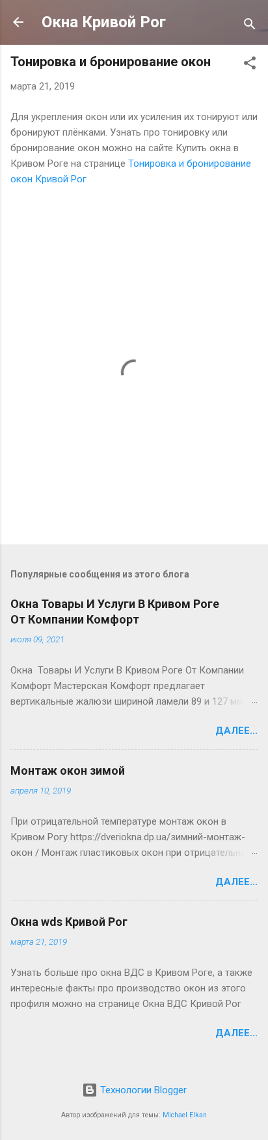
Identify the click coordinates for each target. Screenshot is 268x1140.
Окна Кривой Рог (104, 22)
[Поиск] (250, 26)
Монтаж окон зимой (67, 770)
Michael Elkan (185, 1115)
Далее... (236, 730)
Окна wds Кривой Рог (68, 921)
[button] (250, 65)
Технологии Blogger (142, 1090)
